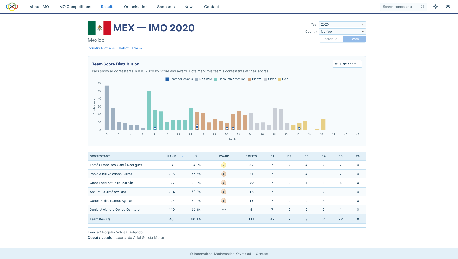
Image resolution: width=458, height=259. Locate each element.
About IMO (39, 6)
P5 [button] (341, 156)
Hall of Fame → (130, 48)
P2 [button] (289, 156)
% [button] (196, 156)
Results (107, 6)
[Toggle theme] (435, 6)
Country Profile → (101, 48)
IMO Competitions (74, 6)
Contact (211, 6)
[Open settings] (448, 6)
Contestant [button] (100, 156)
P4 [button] (323, 156)
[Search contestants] (422, 6)
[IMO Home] (12, 6)
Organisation (136, 6)
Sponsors (166, 6)
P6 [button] (358, 156)
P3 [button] (306, 156)
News (189, 6)
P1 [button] (272, 156)
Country (311, 31)
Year (314, 24)
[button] (171, 156)
